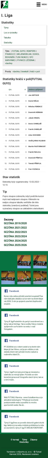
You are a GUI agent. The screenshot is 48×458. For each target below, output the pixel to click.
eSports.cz (22, 452)
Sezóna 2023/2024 (15, 236)
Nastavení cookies (30, 454)
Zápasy (33, 439)
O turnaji (15, 439)
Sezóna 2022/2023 (15, 232)
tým (10, 90)
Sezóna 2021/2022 (15, 227)
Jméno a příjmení (35, 90)
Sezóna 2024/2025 (15, 240)
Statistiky (24, 442)
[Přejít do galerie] (8, 262)
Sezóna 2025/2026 (15, 245)
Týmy (24, 439)
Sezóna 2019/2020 (15, 223)
